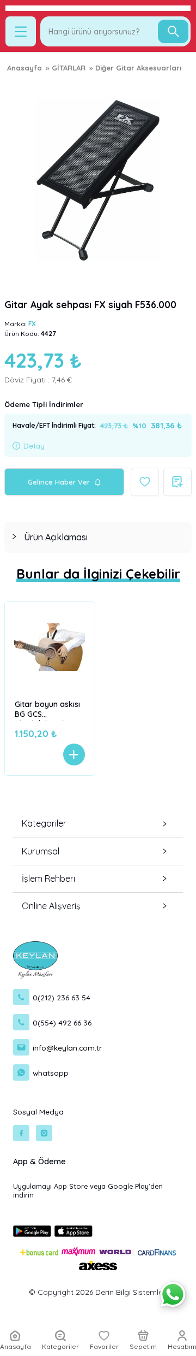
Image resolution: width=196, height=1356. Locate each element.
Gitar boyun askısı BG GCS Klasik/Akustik (47, 710)
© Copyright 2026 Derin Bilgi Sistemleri (98, 1292)
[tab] (98, 537)
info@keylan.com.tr (67, 1047)
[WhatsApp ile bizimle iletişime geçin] (173, 1295)
